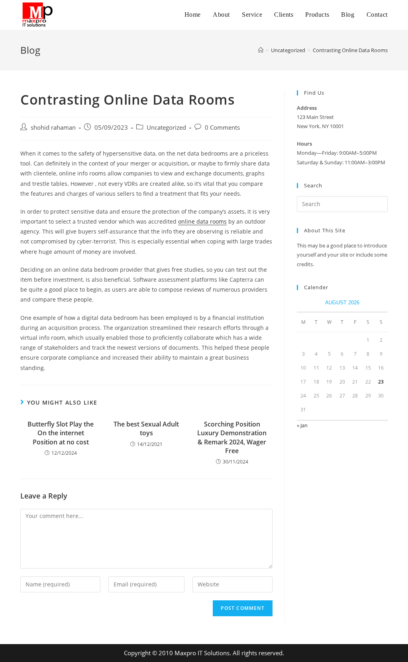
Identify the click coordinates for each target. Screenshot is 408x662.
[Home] (260, 50)
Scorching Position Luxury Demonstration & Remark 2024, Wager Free (232, 437)
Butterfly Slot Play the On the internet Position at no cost (60, 433)
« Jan (302, 425)
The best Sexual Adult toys (146, 428)
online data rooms (202, 221)
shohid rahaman (53, 127)
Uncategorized (166, 127)
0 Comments (222, 127)
